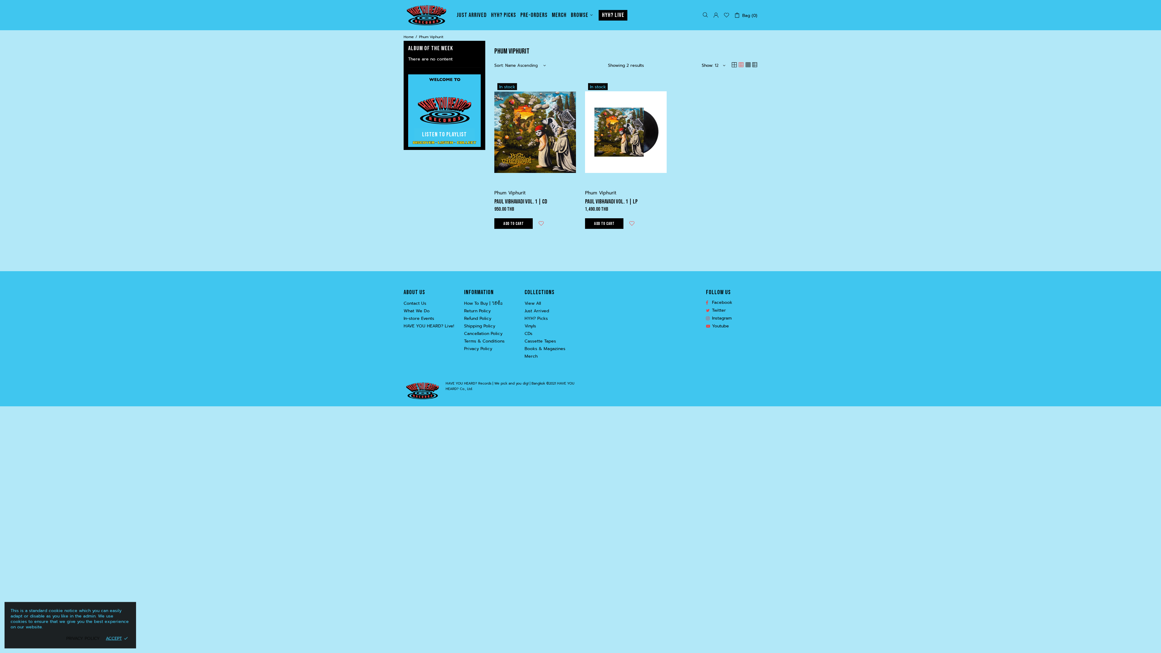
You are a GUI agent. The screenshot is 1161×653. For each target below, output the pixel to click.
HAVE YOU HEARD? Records (426, 15)
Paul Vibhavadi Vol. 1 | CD (520, 201)
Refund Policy (477, 318)
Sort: (499, 65)
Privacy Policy (478, 349)
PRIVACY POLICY (83, 638)
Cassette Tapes (540, 341)
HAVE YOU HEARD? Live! (429, 326)
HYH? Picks (536, 318)
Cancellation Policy (483, 333)
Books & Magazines (545, 349)
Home (409, 37)
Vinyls (530, 326)
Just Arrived (537, 311)
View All (533, 303)
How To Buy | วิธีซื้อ (483, 303)
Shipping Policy (479, 326)
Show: (707, 65)
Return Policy (477, 311)
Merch (531, 356)
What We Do (417, 311)
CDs (528, 333)
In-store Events (419, 318)
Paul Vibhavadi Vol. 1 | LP (611, 201)
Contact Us (415, 303)
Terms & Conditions (484, 341)
